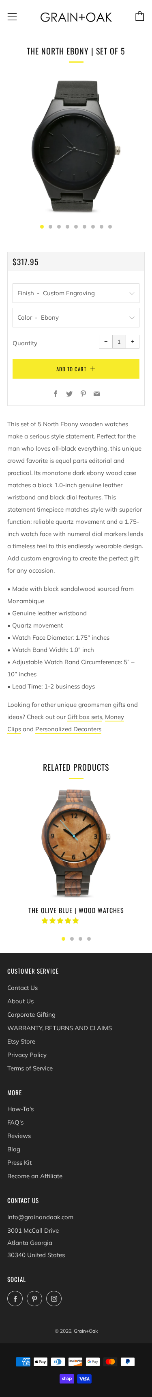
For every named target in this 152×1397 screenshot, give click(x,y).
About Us (20, 1001)
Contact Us (22, 988)
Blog (13, 1149)
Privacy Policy (27, 1055)
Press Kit (19, 1162)
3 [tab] (80, 939)
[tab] (42, 227)
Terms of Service (30, 1068)
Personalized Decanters (68, 729)
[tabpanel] (76, 146)
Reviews (19, 1136)
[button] (61, 920)
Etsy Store (21, 1041)
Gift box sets (84, 717)
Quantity (25, 343)
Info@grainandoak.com (40, 1217)
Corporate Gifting (31, 1014)
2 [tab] (72, 939)
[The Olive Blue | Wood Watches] (76, 843)
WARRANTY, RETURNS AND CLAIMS (59, 1028)
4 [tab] (89, 939)
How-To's (20, 1109)
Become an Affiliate (34, 1176)
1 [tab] (63, 939)
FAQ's (15, 1122)
